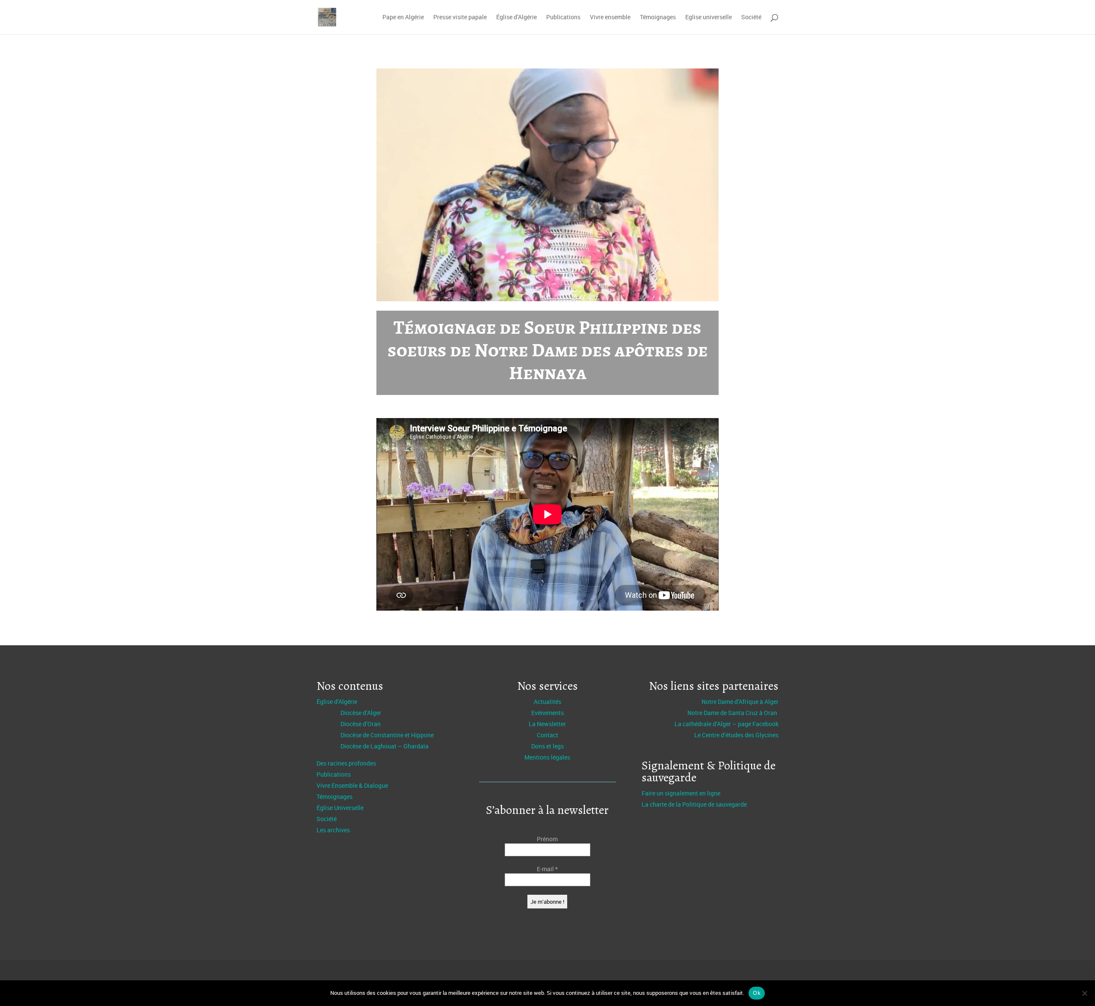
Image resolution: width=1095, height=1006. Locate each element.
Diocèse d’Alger (360, 713)
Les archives (333, 830)
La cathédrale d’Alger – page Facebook (726, 724)
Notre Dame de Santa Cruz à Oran (732, 713)
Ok (757, 992)
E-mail (547, 869)
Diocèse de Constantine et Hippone (387, 735)
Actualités (547, 701)
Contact (547, 735)
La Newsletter (547, 724)
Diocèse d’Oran (360, 724)
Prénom (547, 839)
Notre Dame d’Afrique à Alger (739, 701)
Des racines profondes (346, 763)
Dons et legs (547, 746)
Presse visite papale (460, 17)
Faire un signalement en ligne (681, 793)
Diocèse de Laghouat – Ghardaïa (384, 746)
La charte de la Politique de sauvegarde (694, 804)
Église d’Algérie (516, 17)
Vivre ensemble (610, 17)
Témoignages (658, 17)
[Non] (1084, 993)
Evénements (547, 713)
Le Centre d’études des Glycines (736, 735)
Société (751, 17)
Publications (563, 17)
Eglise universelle (708, 17)
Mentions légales (547, 757)
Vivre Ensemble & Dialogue (352, 785)
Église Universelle (340, 808)
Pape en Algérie (403, 17)
